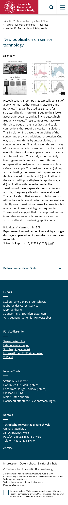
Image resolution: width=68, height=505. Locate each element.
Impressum (10, 463)
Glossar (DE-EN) (13, 393)
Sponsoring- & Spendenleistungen (24, 313)
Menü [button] (62, 7)
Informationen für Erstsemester (23, 353)
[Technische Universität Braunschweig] (19, 7)
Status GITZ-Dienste (15, 381)
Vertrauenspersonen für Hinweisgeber (27, 317)
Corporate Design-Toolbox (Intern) (24, 389)
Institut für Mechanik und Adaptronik (26, 28)
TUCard (8, 357)
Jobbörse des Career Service (20, 305)
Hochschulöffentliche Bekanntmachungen (29, 401)
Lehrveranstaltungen (16, 345)
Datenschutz (27, 463)
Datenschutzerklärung (13, 484)
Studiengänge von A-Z (16, 349)
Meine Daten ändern (16, 397)
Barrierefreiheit (47, 463)
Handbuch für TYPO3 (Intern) (21, 385)
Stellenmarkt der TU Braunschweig (24, 301)
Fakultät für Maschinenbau (20, 24)
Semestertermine (14, 341)
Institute (43, 24)
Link (50, 243)
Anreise (8, 448)
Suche (51, 7)
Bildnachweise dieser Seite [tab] (19, 268)
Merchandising (12, 309)
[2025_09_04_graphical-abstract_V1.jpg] (34, 78)
